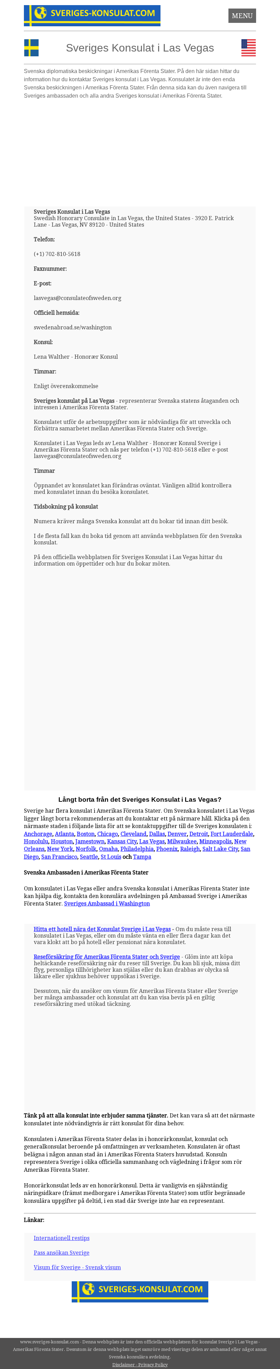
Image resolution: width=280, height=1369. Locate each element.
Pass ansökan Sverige (61, 1253)
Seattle (89, 857)
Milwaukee (182, 841)
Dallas (157, 834)
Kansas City (122, 841)
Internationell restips (61, 1238)
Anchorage (38, 834)
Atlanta (64, 834)
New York (60, 849)
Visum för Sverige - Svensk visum (77, 1267)
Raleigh (190, 849)
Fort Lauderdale (232, 834)
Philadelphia (137, 849)
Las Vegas (152, 841)
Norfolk (86, 849)
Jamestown (89, 841)
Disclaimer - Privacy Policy (140, 1364)
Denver (177, 834)
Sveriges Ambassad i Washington (107, 903)
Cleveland (133, 834)
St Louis (111, 857)
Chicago (107, 834)
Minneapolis (215, 841)
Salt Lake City (220, 849)
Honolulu (36, 841)
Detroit (199, 834)
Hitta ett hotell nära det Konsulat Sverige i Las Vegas (102, 929)
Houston (62, 841)
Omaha (108, 849)
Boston (86, 834)
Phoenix (167, 849)
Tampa (142, 857)
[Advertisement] (140, 150)
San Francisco (59, 857)
